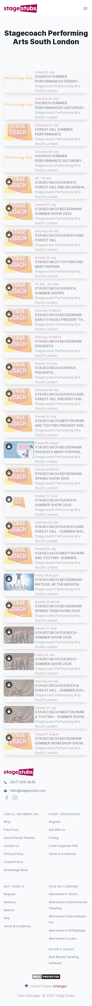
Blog (7, 821)
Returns (9, 910)
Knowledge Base (16, 870)
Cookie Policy (13, 862)
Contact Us (11, 846)
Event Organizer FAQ (63, 846)
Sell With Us (57, 830)
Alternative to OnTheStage (67, 930)
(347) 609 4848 (22, 782)
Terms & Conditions (62, 854)
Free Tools (11, 830)
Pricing (54, 838)
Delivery (10, 902)
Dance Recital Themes (19, 838)
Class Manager (29, 995)
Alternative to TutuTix (63, 894)
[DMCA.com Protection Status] (46, 977)
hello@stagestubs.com (28, 790)
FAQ (6, 918)
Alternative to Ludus (63, 938)
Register (55, 821)
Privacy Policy (13, 854)
